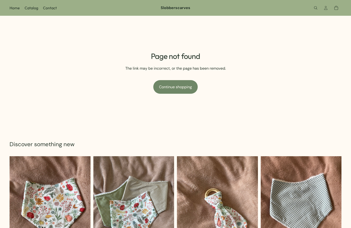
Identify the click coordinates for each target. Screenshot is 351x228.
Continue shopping (175, 86)
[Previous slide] (100, 210)
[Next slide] (167, 210)
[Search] (315, 8)
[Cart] (336, 8)
